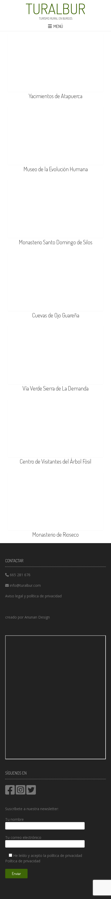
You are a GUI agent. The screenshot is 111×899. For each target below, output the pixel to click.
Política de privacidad (22, 860)
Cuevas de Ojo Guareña (55, 315)
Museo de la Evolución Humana (55, 169)
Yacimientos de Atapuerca (55, 95)
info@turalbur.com (25, 585)
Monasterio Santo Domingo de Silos (55, 242)
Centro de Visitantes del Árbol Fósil (55, 461)
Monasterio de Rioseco (55, 534)
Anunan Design (37, 617)
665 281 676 (20, 574)
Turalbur (55, 8)
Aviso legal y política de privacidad (33, 595)
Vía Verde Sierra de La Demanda (55, 388)
